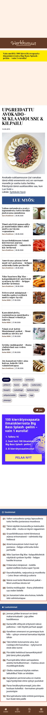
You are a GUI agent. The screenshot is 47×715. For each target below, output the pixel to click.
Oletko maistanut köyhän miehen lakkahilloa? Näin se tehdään (22, 672)
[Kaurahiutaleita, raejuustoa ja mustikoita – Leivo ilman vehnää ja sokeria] (39, 318)
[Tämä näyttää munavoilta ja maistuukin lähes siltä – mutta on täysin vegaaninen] (39, 229)
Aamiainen (17, 380)
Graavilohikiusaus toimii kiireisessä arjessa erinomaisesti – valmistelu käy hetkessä (16, 244)
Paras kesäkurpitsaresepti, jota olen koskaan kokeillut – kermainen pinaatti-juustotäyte (25, 688)
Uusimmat (10, 512)
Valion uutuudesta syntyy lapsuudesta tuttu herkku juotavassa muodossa (16, 210)
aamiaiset (29, 380)
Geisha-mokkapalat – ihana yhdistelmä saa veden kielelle (16, 347)
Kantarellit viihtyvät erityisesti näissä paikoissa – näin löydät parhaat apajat (24, 625)
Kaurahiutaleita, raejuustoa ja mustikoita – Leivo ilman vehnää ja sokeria (16, 316)
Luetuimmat (11, 607)
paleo (25, 385)
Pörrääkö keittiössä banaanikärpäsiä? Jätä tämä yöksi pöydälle (24, 654)
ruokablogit (18, 390)
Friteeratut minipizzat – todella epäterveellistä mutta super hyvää (15, 295)
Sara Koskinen (8, 215)
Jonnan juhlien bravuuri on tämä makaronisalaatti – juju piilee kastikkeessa (22, 616)
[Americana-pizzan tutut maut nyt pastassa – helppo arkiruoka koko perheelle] (39, 265)
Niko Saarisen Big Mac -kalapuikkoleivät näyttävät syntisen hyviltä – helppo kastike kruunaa (16, 280)
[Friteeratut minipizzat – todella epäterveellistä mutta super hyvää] (39, 298)
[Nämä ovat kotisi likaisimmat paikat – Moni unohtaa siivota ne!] (39, 334)
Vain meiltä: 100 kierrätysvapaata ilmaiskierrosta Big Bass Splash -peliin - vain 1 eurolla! (21, 55)
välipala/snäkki (10, 395)
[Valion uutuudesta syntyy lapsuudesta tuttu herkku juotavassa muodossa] (39, 213)
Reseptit (7, 390)
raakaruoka (36, 385)
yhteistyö (7, 400)
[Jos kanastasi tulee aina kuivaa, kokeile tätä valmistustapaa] (39, 366)
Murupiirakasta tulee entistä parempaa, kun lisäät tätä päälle (25, 697)
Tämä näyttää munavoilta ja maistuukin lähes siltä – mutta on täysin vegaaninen (16, 228)
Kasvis (16, 385)
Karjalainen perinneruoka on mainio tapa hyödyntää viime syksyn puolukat (25, 679)
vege (31, 395)
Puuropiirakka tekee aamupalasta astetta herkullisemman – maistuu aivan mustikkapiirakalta (25, 663)
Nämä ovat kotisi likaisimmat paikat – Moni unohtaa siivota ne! (16, 331)
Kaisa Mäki (6, 300)
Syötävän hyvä (17, 191)
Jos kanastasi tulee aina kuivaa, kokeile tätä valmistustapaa (15, 363)
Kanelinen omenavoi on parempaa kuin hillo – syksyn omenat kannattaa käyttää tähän (26, 634)
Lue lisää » (7, 189)
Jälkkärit (7, 385)
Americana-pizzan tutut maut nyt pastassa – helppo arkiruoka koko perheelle (17, 262)
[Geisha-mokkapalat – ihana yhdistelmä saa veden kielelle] (39, 350)
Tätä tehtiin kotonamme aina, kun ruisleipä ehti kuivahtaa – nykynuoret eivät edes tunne (24, 645)
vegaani (23, 395)
